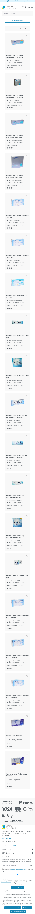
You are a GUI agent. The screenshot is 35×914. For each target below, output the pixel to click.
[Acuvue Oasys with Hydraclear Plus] (17, 602)
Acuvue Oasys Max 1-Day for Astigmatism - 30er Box (16, 416)
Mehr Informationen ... (27, 904)
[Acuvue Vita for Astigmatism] (17, 761)
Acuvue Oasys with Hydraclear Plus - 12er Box (17, 656)
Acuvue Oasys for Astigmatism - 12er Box (17, 256)
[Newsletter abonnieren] (31, 865)
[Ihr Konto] (25, 7)
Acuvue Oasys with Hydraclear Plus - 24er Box (17, 696)
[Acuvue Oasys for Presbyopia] (17, 282)
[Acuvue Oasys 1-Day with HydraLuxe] (17, 122)
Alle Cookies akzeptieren (18, 911)
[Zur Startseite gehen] (8, 7)
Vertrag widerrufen (17, 888)
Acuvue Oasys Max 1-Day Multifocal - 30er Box (15, 496)
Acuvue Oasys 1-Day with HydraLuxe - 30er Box (15, 136)
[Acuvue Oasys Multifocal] (17, 562)
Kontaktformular (15, 846)
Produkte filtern (18, 20)
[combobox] (16, 13)
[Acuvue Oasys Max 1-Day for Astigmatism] (17, 402)
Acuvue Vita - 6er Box (14, 736)
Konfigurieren (27, 908)
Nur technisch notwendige (12, 908)
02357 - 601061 (6, 839)
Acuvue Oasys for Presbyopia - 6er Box (17, 296)
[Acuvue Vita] (17, 723)
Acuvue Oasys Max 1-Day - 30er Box (17, 336)
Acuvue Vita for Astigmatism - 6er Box (17, 775)
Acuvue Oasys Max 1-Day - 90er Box (17, 376)
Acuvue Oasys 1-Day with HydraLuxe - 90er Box (15, 176)
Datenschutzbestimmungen (18, 869)
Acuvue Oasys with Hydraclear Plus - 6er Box (17, 616)
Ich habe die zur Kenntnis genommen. (18, 870)
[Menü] (32, 7)
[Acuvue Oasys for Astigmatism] (17, 202)
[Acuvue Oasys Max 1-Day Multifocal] (17, 482)
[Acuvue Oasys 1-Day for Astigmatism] (17, 42)
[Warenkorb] (29, 7)
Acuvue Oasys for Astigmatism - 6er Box (17, 216)
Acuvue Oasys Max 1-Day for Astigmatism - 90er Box (16, 456)
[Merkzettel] (22, 7)
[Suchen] (31, 13)
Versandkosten (6, 882)
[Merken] (27, 35)
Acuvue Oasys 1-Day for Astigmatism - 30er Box (14, 56)
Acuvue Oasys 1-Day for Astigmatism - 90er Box (14, 96)
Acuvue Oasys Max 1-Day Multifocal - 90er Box (15, 536)
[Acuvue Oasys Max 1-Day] (17, 322)
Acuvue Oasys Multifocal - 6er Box (17, 576)
